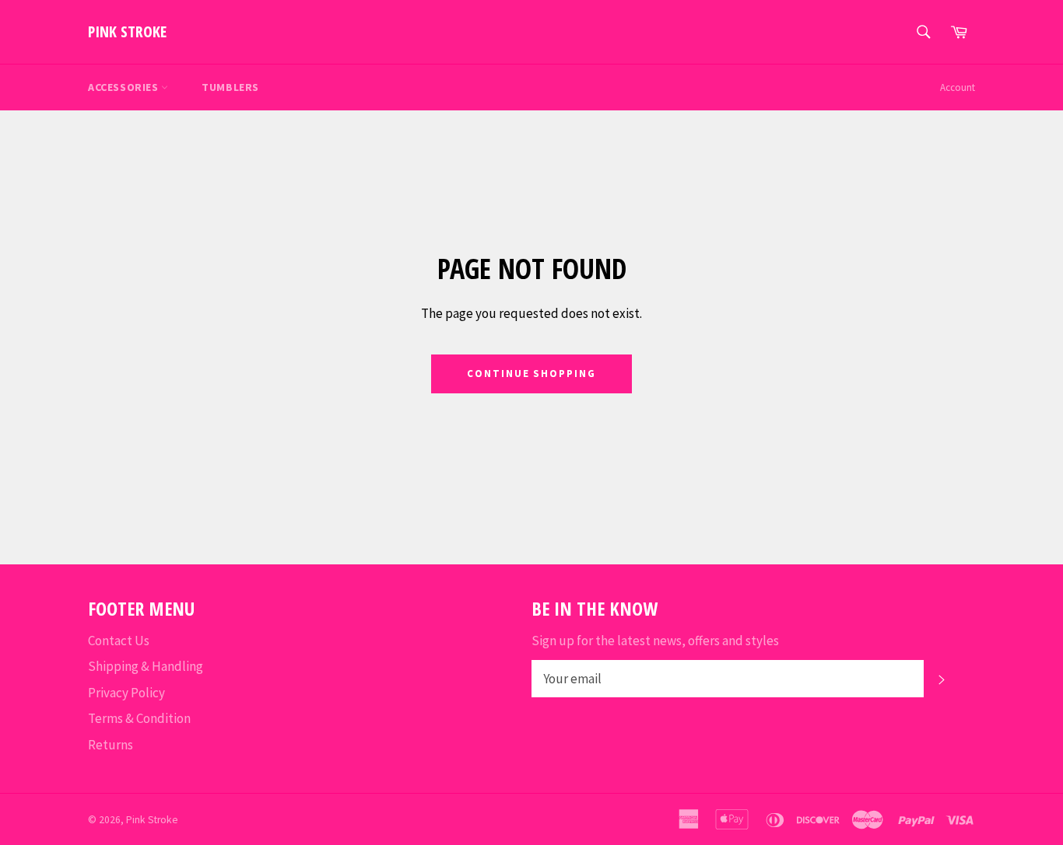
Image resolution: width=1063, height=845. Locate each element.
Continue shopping (531, 373)
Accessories (124, 87)
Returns (110, 744)
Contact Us (118, 640)
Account (957, 87)
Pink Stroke (127, 31)
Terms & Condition (139, 718)
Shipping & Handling (145, 666)
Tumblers (230, 87)
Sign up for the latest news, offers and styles (655, 640)
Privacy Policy (126, 692)
